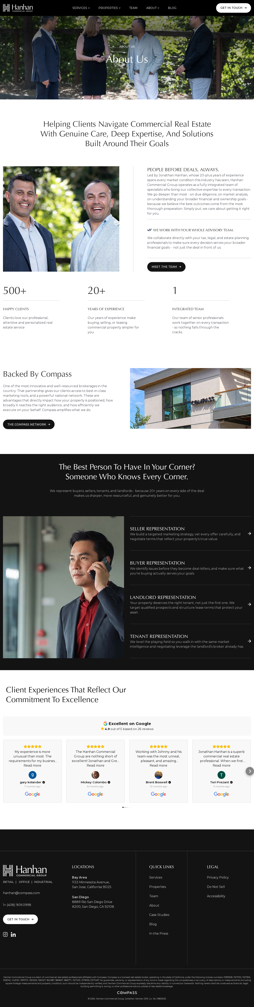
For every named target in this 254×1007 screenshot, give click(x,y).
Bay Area (79, 877)
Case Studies (159, 915)
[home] (18, 8)
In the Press (158, 933)
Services (155, 877)
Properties (157, 887)
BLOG (172, 8)
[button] (81, 8)
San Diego (80, 897)
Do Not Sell (216, 887)
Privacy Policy (218, 877)
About (154, 905)
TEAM (133, 8)
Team (153, 896)
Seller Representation (157, 529)
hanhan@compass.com (21, 893)
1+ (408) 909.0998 (17, 905)
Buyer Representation (157, 563)
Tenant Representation (159, 636)
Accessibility (216, 896)
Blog (153, 924)
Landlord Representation (163, 597)
